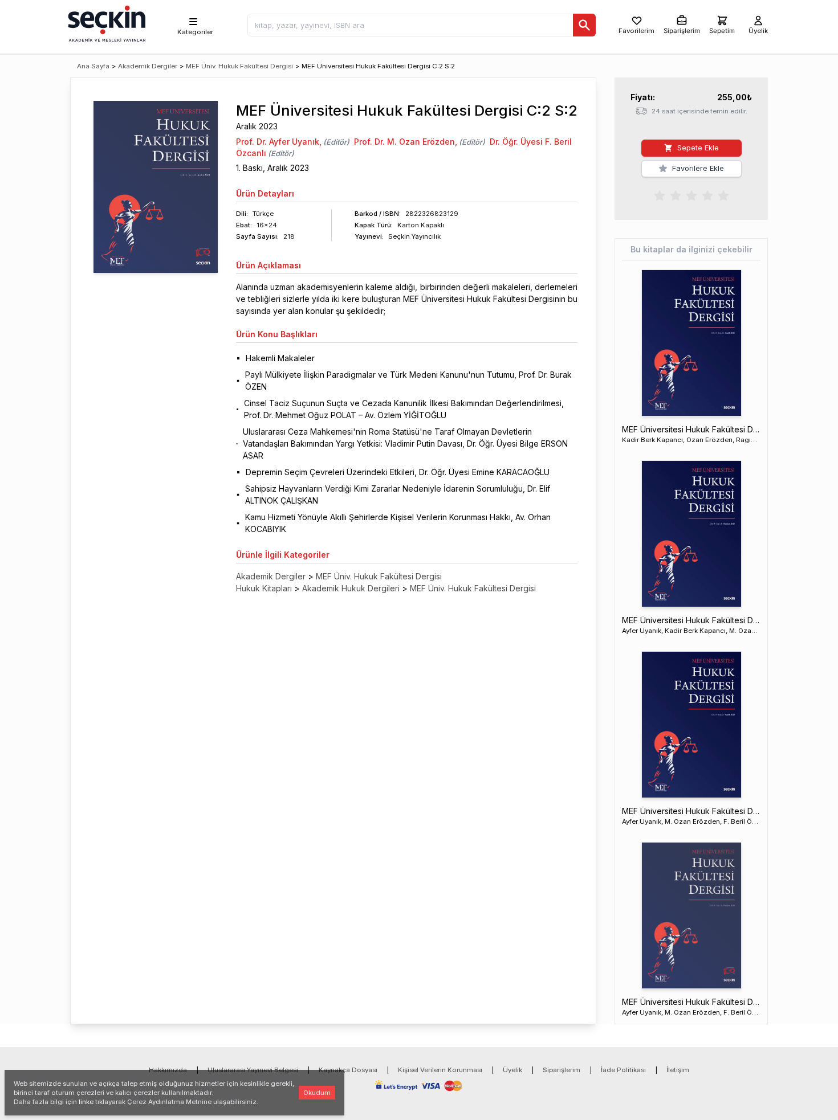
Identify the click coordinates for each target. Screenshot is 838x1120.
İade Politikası (623, 1070)
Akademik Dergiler (147, 66)
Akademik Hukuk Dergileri (351, 588)
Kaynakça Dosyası (348, 1070)
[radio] (659, 194)
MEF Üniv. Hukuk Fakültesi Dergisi (239, 66)
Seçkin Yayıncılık (414, 236)
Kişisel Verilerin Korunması (440, 1070)
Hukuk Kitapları (264, 588)
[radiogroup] (691, 194)
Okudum (317, 1093)
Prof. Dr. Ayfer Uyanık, (279, 141)
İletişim (677, 1070)
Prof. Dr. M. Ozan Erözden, (405, 141)
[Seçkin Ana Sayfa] (105, 23)
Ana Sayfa (93, 66)
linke (86, 1102)
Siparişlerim (561, 1070)
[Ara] (584, 25)
